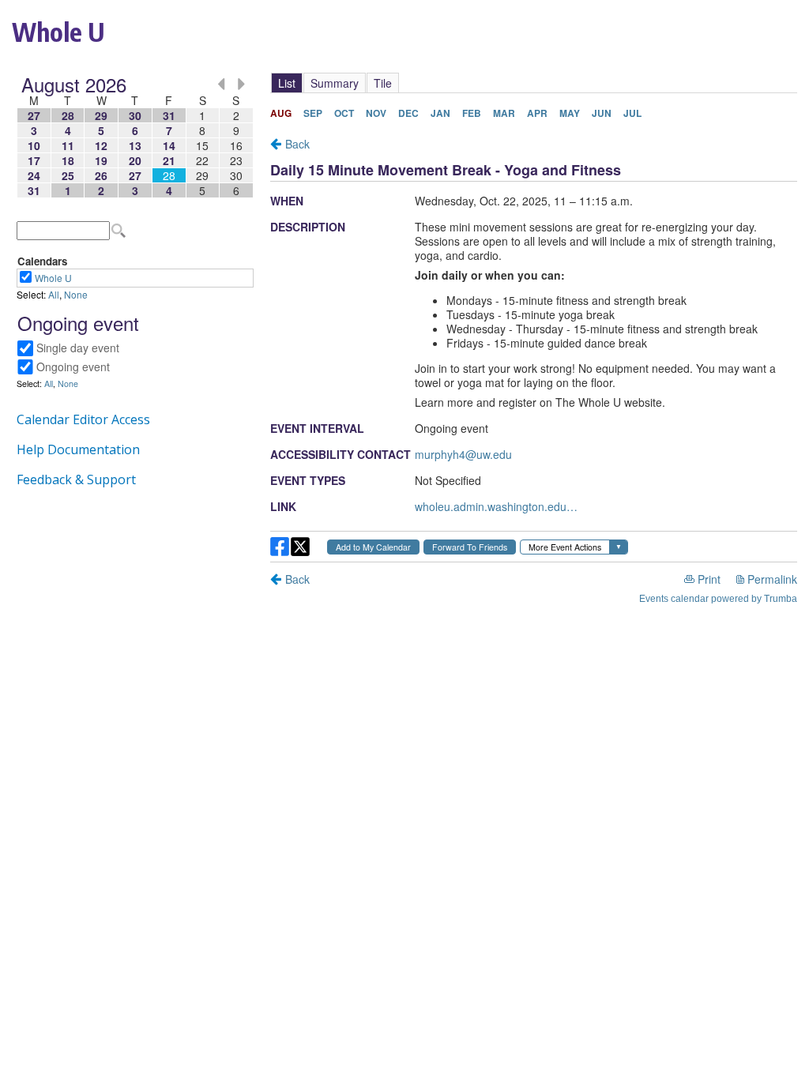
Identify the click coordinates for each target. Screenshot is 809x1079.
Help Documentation (78, 449)
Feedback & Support (76, 479)
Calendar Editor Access (83, 419)
